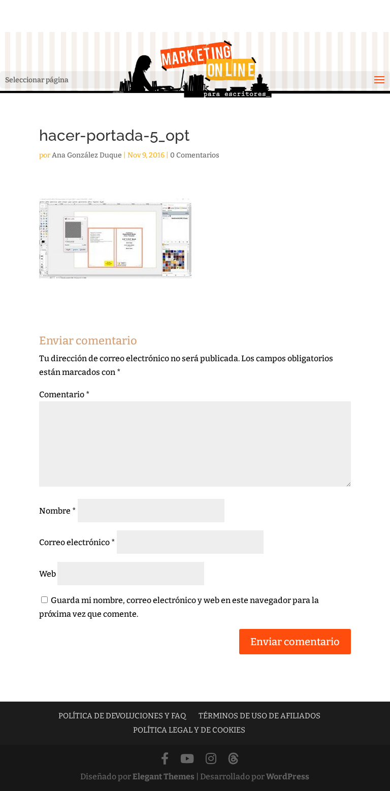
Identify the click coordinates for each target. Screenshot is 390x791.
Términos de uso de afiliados (259, 715)
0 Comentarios (194, 155)
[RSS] (233, 759)
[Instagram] (211, 759)
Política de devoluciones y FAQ (122, 715)
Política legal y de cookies (189, 730)
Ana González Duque (87, 155)
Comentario (64, 394)
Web (47, 574)
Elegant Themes (163, 776)
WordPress (287, 776)
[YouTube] (187, 759)
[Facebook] (165, 759)
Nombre (57, 511)
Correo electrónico (77, 542)
